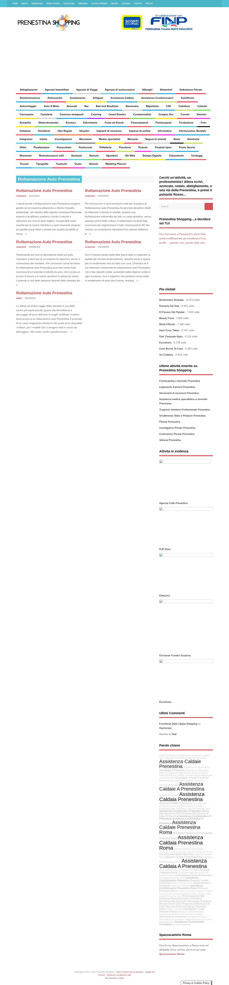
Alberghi (147, 89)
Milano (114, 3)
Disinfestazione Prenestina (173, 901)
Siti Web (130, 155)
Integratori (26, 139)
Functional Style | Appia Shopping (178, 723)
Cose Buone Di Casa (171, 348)
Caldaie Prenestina (174, 909)
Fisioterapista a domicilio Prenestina (179, 380)
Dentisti (201, 114)
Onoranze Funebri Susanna (175, 655)
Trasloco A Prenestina (180, 886)
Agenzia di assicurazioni (120, 89)
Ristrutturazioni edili (51, 155)
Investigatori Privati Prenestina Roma (181, 773)
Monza (24, 3)
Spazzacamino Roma (171, 954)
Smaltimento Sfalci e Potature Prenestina (182, 415)
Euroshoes (165, 342)
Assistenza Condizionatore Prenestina (178, 879)
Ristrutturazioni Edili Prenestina (175, 813)
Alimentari (166, 89)
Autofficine (187, 97)
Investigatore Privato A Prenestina (194, 875)
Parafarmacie (41, 147)
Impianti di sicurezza (109, 130)
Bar (86, 106)
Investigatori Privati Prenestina (172, 878)
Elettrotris (164, 595)
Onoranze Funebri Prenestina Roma (183, 857)
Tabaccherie (176, 155)
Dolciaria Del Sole (169, 305)
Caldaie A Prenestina (187, 891)
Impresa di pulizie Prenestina (171, 758)
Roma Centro (53, 3)
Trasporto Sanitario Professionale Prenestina (184, 409)
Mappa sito (150, 972)
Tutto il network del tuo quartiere (129, 972)
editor (19, 298)
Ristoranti (26, 155)
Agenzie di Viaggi (87, 89)
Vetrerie (93, 163)
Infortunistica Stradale (192, 130)
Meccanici (85, 139)
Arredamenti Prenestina (188, 873)
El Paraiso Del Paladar (172, 312)
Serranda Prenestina (181, 924)
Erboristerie (90, 122)
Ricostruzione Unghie (114, 978)
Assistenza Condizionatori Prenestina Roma (184, 810)
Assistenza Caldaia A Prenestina (183, 863)
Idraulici (84, 130)
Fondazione (186, 122)
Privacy (150, 3)
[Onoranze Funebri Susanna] (186, 602)
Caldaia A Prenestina (193, 919)
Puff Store (164, 549)
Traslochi (61, 163)
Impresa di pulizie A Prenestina (191, 912)
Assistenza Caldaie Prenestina (180, 764)
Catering (96, 114)
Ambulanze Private (190, 89)
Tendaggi (197, 155)
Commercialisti (142, 114)
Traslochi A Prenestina (169, 785)
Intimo (43, 139)
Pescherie (125, 147)
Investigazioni (63, 139)
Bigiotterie (152, 106)
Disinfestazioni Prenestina (172, 916)
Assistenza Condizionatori (157, 97)
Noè (174, 734)
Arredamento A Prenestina (185, 849)
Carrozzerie (26, 114)
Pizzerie (143, 147)
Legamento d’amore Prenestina (177, 387)
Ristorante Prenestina (174, 919)
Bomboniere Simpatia (171, 299)
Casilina (126, 3)
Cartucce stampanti (72, 114)
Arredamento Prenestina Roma (196, 767)
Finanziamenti (139, 122)
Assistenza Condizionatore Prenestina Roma (181, 887)
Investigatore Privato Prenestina (177, 427)
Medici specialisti (109, 139)
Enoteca (71, 122)
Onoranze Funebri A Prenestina (175, 803)
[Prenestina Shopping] (104, 29)
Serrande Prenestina (193, 914)
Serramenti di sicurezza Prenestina (179, 393)
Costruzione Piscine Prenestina (176, 433)
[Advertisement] (144, 55)
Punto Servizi (187, 147)
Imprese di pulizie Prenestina (199, 852)
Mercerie (133, 139)
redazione (21, 196)
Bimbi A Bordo (167, 324)
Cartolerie (46, 114)
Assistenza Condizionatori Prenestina (181, 923)
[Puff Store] (186, 509)
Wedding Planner (115, 163)
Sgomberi (112, 155)
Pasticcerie (85, 147)
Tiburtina (82, 3)
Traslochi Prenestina (168, 870)
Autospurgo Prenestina (199, 901)
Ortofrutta (193, 139)
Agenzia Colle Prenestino (173, 503)
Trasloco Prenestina (178, 852)
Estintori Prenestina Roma (170, 896)
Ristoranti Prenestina (201, 755)
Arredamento (78, 97)
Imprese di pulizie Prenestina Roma (184, 775)
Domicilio (25, 122)
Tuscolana (68, 3)
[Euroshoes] (186, 662)
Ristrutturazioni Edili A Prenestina (176, 904)
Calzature (184, 106)
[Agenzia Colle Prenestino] (185, 462)
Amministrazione (30, 97)
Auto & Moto (51, 106)
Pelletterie (105, 147)
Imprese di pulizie (139, 130)
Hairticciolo (165, 728)
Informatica (165, 130)
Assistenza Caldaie (122, 97)
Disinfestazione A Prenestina (171, 914)
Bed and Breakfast (107, 106)
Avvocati (72, 106)
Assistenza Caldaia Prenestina (181, 796)
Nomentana (37, 3)
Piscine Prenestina (169, 421)
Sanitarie (76, 155)
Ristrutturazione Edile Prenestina (176, 854)
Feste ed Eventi (114, 122)
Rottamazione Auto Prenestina (44, 190)
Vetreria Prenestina (170, 440)
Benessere (132, 106)
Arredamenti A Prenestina (200, 894)
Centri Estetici (117, 114)
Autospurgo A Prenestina (172, 770)
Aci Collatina (166, 354)
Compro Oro (166, 114)
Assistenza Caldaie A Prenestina (181, 786)
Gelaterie (25, 130)
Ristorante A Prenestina (190, 898)
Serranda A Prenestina (169, 795)
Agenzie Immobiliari (57, 89)
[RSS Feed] (217, 3)
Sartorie (94, 155)
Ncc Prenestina (197, 780)
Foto (203, 122)
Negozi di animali (155, 139)
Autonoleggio (28, 106)
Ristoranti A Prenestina (184, 833)
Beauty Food (166, 318)
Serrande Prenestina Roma (177, 894)
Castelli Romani (99, 3)
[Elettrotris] (186, 555)
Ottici (23, 147)
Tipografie (42, 163)
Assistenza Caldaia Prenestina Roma (181, 842)
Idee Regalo (65, 130)
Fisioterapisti (163, 122)
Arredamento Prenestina (188, 870)
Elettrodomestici (48, 122)
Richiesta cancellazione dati (119, 975)
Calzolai (202, 106)
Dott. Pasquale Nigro (171, 336)
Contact (138, 3)
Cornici (185, 114)
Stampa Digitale (152, 155)
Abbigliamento (29, 89)
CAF (168, 106)
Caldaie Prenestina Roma (196, 758)
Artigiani (98, 97)
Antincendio (54, 97)
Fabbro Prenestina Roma (182, 883)
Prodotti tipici (163, 147)
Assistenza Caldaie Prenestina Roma (179, 827)
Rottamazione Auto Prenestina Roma (175, 755)
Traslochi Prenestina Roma (198, 808)
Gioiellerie (44, 130)
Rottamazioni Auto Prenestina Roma (174, 780)
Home (15, 3)
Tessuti (24, 163)
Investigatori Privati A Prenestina (189, 806)
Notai (177, 139)
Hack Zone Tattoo (169, 330)
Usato (78, 163)
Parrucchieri (64, 147)
